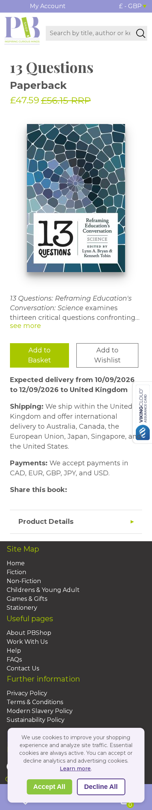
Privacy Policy (27, 693)
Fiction (16, 572)
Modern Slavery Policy (40, 710)
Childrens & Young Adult (43, 589)
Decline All (101, 786)
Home (16, 563)
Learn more (75, 768)
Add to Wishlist (107, 355)
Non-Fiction (24, 581)
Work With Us (27, 641)
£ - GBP (130, 6)
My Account (48, 6)
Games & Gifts (27, 598)
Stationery (22, 607)
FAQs (14, 659)
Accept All (49, 786)
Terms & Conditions (35, 702)
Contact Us (23, 668)
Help (14, 650)
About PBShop (29, 632)
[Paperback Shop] (22, 30)
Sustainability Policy (36, 719)
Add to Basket (39, 355)
